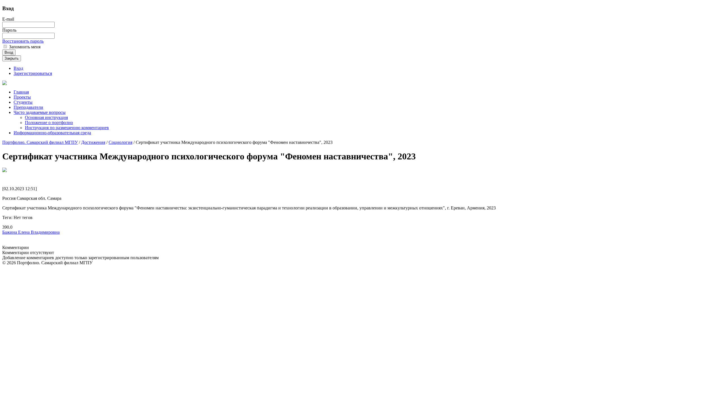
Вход (9, 52)
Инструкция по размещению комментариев (67, 127)
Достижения (93, 142)
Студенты (23, 102)
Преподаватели (28, 107)
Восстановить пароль (23, 41)
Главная (21, 92)
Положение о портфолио (49, 122)
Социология (120, 142)
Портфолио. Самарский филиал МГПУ (40, 142)
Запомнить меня (24, 46)
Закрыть (12, 58)
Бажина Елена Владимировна (31, 232)
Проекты (22, 97)
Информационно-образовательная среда (52, 132)
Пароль (9, 30)
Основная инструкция (46, 117)
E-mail (8, 19)
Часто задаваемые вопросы (40, 112)
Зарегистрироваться (33, 73)
